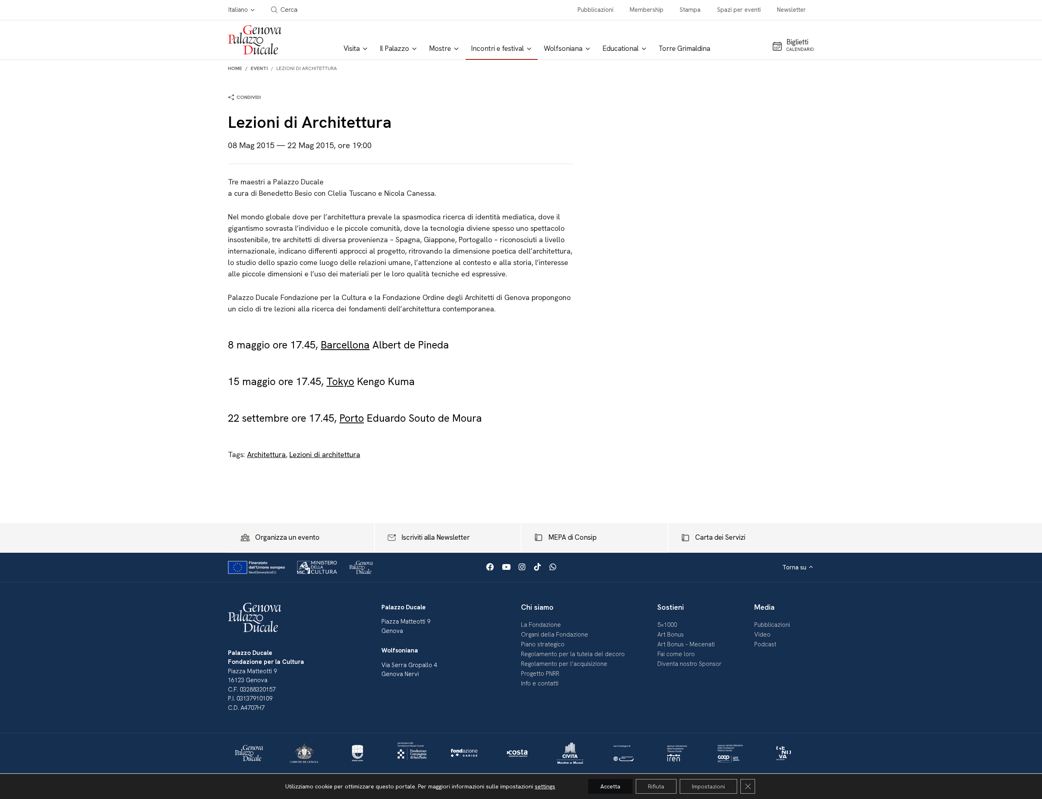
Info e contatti (539, 683)
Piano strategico (543, 644)
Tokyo (340, 381)
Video (762, 634)
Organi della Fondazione (554, 634)
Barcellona (345, 345)
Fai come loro (676, 654)
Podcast (765, 644)
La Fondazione (541, 625)
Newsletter (791, 10)
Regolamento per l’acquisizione (564, 664)
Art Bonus (670, 634)
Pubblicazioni (595, 10)
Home (235, 68)
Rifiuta (656, 786)
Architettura (266, 454)
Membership (646, 10)
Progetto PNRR (540, 674)
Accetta (610, 786)
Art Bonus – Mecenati (686, 644)
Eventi (259, 68)
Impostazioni (708, 786)
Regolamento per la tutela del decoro (573, 654)
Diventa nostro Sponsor (689, 664)
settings (545, 786)
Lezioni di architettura (324, 454)
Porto (351, 418)
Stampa (690, 10)
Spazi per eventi (739, 10)
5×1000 (667, 625)
